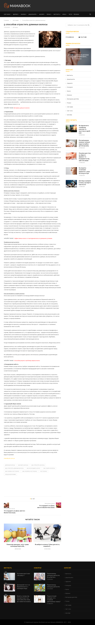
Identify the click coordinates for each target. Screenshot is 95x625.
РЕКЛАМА (76, 14)
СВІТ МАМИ (7, 14)
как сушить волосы (49, 468)
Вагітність (70, 75)
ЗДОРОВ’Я (15, 14)
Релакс (69, 103)
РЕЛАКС (49, 14)
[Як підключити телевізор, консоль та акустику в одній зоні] (71, 128)
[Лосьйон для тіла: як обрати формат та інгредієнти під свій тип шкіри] (71, 156)
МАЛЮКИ (23, 14)
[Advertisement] (62, 5)
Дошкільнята (71, 79)
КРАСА (64, 14)
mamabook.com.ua (9, 458)
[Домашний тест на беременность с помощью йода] (9, 587)
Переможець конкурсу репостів (53, 585)
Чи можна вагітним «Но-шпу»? (23, 574)
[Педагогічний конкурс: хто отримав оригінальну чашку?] (39, 599)
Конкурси (70, 87)
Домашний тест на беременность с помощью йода (23, 586)
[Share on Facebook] (33, 499)
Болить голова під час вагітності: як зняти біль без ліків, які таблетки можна (24, 598)
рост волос (43, 471)
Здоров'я (69, 83)
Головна (6, 20)
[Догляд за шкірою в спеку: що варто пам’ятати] (71, 183)
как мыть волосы (23, 465)
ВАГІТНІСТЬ (57, 14)
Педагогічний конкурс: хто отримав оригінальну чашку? (53, 598)
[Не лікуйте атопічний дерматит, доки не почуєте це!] (71, 171)
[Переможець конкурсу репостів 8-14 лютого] (39, 576)
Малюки (69, 95)
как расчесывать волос (33, 468)
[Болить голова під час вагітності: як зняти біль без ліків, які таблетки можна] (9, 599)
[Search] (90, 14)
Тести (70, 14)
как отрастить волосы (38, 465)
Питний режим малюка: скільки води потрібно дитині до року (84, 143)
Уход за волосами (10, 474)
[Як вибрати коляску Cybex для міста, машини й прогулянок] (47, 533)
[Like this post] (31, 499)
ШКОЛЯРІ (41, 14)
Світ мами (16, 20)
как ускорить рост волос (29, 471)
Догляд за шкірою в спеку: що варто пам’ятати (85, 182)
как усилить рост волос (12, 471)
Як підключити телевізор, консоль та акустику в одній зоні (84, 129)
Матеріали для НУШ (73, 99)
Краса (69, 91)
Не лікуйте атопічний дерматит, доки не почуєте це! (84, 170)
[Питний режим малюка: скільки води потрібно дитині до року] (71, 143)
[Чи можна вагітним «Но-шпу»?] (9, 576)
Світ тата (70, 111)
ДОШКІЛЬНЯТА (32, 14)
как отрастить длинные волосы (14, 468)
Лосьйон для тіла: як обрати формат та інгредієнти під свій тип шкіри (85, 156)
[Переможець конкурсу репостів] (39, 587)
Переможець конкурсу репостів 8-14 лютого (53, 575)
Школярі (69, 115)
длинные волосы (10, 465)
